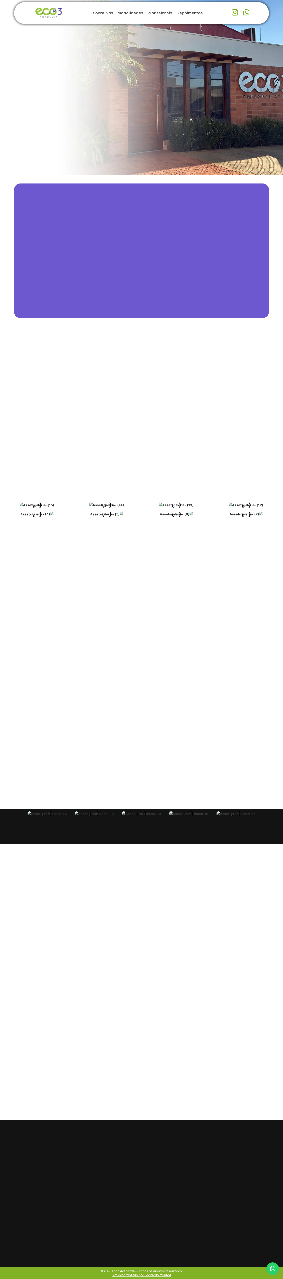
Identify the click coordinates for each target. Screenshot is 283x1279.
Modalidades (130, 13)
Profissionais (159, 13)
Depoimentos (189, 13)
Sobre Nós (103, 13)
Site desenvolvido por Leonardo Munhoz (141, 1275)
